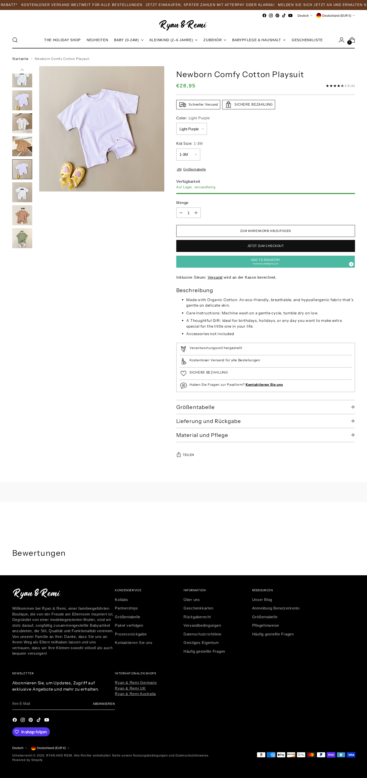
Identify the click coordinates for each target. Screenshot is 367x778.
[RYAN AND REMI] (183, 25)
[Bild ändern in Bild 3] (22, 77)
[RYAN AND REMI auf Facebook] (264, 15)
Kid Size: (189, 143)
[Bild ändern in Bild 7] (22, 169)
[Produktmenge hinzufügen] (195, 213)
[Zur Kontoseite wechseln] (342, 40)
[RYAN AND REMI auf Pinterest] (277, 15)
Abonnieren (104, 703)
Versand (215, 277)
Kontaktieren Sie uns (133, 642)
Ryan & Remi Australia (135, 694)
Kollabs (121, 599)
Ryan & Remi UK (130, 688)
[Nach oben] (22, 70)
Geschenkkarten (198, 608)
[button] (265, 262)
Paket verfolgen (129, 625)
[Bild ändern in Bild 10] (22, 238)
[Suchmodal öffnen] (15, 40)
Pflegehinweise (265, 625)
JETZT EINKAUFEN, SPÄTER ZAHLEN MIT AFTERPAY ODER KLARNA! (201, 5)
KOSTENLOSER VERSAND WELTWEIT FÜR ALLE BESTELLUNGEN (72, 5)
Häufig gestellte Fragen (204, 651)
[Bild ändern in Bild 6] (22, 146)
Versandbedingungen (202, 625)
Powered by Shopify (27, 760)
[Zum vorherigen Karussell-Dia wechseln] (339, 522)
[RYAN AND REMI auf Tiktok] (284, 15)
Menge (182, 202)
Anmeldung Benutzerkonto (276, 608)
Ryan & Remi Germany (136, 682)
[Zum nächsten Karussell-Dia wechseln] (351, 521)
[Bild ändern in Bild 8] (22, 192)
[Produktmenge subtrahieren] (181, 213)
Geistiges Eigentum (201, 642)
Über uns (192, 599)
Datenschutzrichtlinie (202, 634)
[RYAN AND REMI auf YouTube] (290, 15)
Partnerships (126, 608)
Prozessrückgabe (131, 634)
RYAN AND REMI (59, 755)
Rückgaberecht (197, 617)
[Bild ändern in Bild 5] (22, 123)
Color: (193, 118)
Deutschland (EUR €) (336, 15)
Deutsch (303, 15)
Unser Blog (262, 599)
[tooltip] (351, 264)
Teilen (188, 454)
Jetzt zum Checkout (265, 245)
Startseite (20, 59)
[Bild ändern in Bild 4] (22, 100)
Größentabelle (194, 169)
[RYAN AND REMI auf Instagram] (271, 15)
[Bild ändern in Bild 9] (22, 215)
